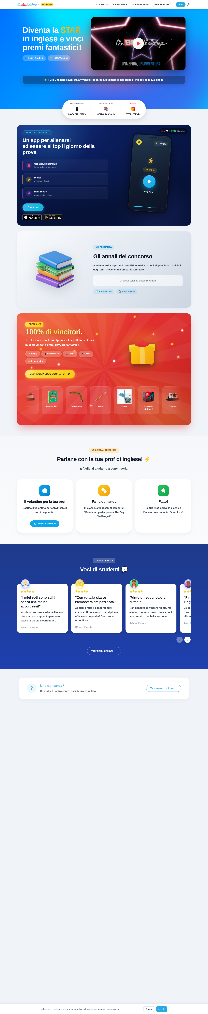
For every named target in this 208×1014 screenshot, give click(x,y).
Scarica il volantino (46, 523)
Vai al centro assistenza (161, 688)
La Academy (120, 4)
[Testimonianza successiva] (187, 640)
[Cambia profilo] (188, 4)
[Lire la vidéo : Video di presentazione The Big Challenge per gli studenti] (138, 43)
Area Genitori (161, 4)
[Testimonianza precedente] (179, 640)
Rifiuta (149, 1009)
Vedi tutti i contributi (102, 651)
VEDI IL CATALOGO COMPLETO (47, 374)
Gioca (180, 4)
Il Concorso (102, 4)
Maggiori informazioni (108, 1009)
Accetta (161, 1009)
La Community (140, 4)
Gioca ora (33, 207)
